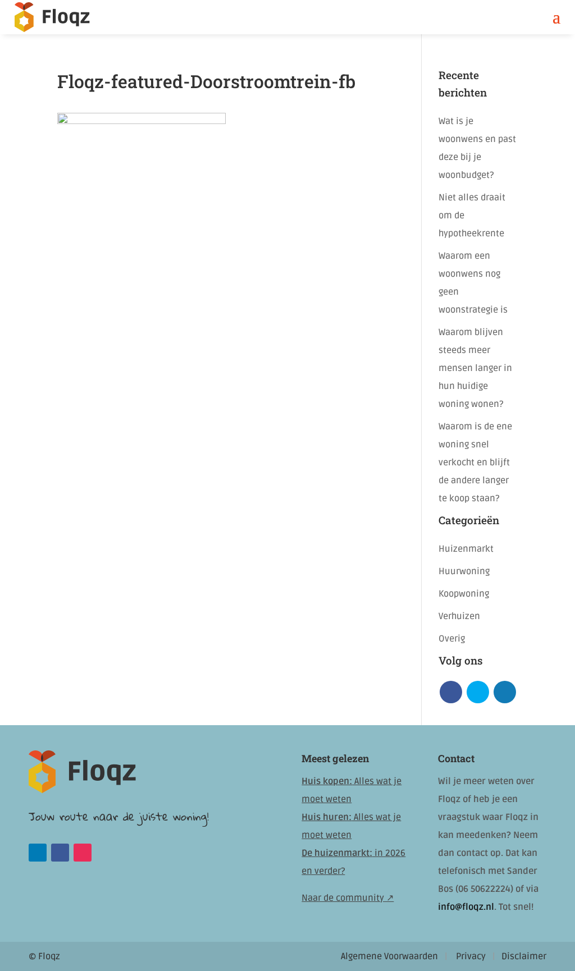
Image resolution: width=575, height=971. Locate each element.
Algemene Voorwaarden (389, 956)
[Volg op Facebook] (60, 853)
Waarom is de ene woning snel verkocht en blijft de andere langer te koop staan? (475, 462)
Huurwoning (464, 571)
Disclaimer (523, 956)
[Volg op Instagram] (83, 853)
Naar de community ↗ (348, 898)
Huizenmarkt (466, 549)
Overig (452, 638)
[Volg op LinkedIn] (38, 853)
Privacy (471, 956)
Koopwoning (464, 593)
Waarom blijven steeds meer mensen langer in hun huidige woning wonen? (475, 368)
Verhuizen (459, 616)
